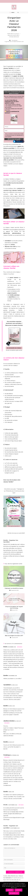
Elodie (5, 804)
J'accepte (9, 890)
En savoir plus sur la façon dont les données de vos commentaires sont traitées (13, 879)
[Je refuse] (26, 889)
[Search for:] (18, 12)
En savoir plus (14, 893)
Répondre (19, 646)
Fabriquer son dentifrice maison (14, 588)
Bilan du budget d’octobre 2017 (14, 635)
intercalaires (11, 289)
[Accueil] (9, 40)
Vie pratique (16, 33)
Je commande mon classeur (14, 348)
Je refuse (18, 890)
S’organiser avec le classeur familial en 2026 (14, 41)
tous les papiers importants (17, 229)
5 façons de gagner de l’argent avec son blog (14, 607)
